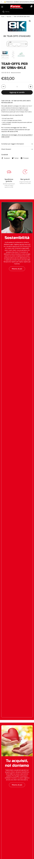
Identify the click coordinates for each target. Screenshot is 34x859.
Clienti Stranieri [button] (6, 149)
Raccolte (9, 16)
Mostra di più (17, 269)
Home (2, 16)
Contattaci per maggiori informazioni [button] (12, 144)
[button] (31, 7)
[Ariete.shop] (16, 7)
